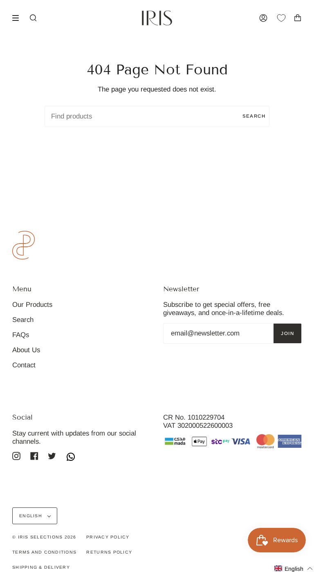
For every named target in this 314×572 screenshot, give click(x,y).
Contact (24, 365)
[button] (294, 568)
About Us (26, 350)
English (31, 515)
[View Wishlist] (285, 18)
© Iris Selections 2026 (44, 536)
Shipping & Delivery (41, 567)
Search (253, 116)
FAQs (20, 335)
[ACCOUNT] (263, 18)
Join (287, 333)
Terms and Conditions (44, 552)
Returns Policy (109, 552)
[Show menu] (18, 18)
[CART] (298, 18)
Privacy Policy (108, 536)
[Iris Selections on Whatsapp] (71, 457)
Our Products (32, 304)
